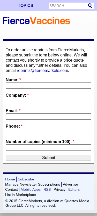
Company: (17, 95)
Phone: (14, 126)
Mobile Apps (31, 189)
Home (10, 179)
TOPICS (25, 5)
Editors (74, 189)
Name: (13, 80)
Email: (13, 111)
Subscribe (26, 179)
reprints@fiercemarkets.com (42, 70)
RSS (47, 189)
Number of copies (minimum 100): (40, 141)
